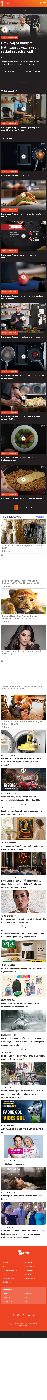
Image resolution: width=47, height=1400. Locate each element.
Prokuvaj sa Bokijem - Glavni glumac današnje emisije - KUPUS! (20, 417)
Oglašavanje (7, 1282)
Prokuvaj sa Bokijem (9, 124)
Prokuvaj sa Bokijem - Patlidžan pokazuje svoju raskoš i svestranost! (21, 129)
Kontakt (5, 1262)
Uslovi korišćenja (29, 1266)
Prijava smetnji (29, 1270)
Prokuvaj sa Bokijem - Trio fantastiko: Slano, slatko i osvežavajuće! (23, 376)
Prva (4, 1266)
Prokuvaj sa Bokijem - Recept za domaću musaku (21, 498)
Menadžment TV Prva (10, 1270)
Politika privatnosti (30, 1278)
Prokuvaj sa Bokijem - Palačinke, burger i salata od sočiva (22, 215)
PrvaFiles (27, 1301)
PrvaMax (6, 1297)
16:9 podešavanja (8, 1278)
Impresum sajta (29, 1262)
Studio (5, 1274)
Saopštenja (27, 1274)
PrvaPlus (6, 1293)
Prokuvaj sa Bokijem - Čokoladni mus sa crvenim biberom (21, 256)
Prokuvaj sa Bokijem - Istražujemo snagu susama (22, 337)
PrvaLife (27, 1297)
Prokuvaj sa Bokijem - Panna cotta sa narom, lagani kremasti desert (22, 297)
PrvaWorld (7, 1301)
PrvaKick (27, 1293)
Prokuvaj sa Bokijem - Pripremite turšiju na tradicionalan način (19, 459)
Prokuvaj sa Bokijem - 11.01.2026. (15, 175)
